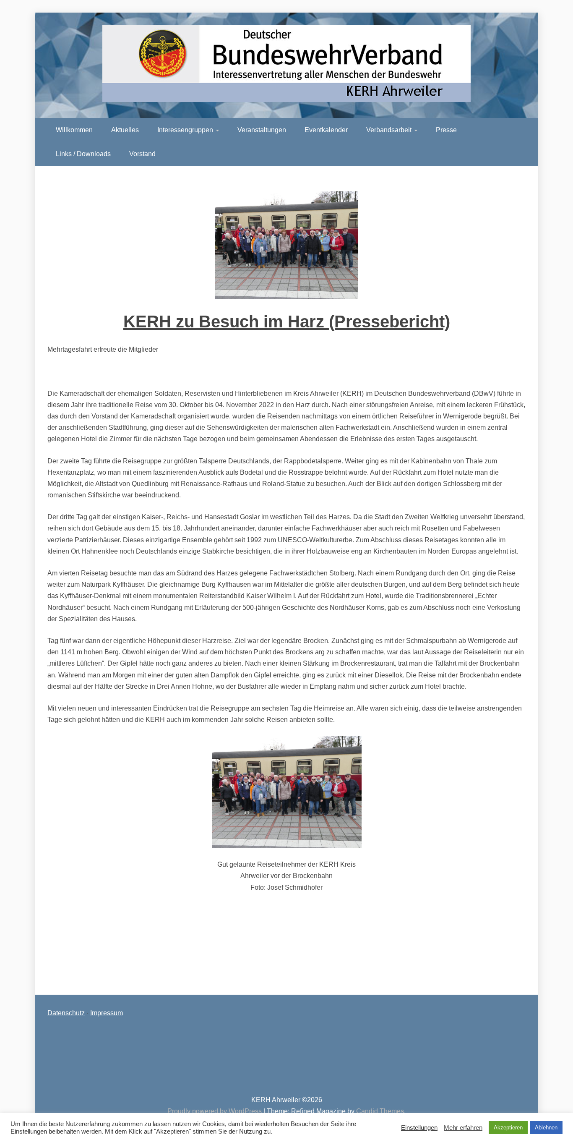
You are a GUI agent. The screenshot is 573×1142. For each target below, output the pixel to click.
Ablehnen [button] (546, 1127)
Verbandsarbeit (389, 129)
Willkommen (74, 129)
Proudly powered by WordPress (215, 1111)
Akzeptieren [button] (508, 1127)
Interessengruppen (185, 129)
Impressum (106, 1013)
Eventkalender (326, 129)
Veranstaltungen (261, 129)
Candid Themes (380, 1111)
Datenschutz (66, 1013)
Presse (446, 129)
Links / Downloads (83, 153)
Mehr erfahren (463, 1127)
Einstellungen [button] (419, 1127)
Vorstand (142, 153)
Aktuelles (125, 129)
